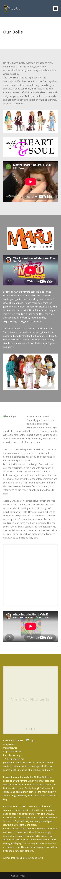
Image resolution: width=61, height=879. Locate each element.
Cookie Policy (18, 875)
